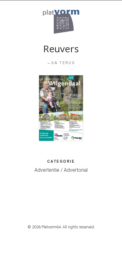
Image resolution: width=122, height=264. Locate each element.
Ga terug (61, 62)
